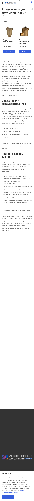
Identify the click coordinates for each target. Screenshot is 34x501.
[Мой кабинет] (27, 1)
